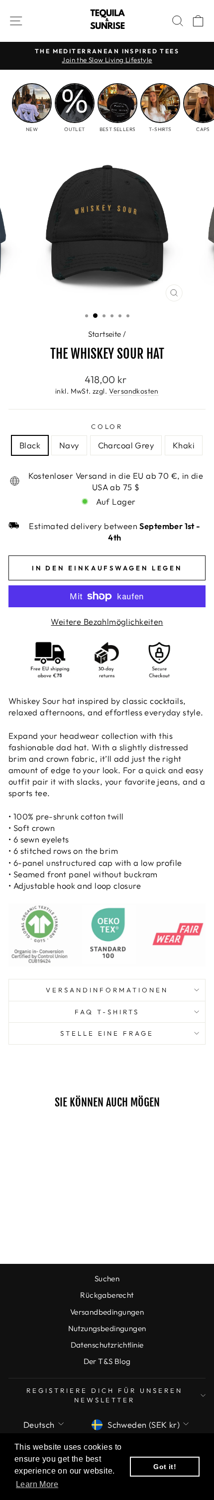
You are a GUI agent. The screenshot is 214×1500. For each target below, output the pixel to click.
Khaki (184, 445)
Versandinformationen (107, 990)
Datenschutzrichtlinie (107, 1345)
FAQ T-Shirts (107, 1012)
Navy (69, 445)
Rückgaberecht (106, 1295)
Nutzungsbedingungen (107, 1328)
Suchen (107, 1278)
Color (107, 426)
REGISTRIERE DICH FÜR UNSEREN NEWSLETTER (104, 1395)
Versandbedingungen (107, 1312)
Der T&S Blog (107, 1361)
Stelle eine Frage (107, 1033)
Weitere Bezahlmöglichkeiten (107, 621)
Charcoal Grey (126, 445)
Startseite (104, 334)
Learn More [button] (37, 1484)
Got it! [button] (164, 1467)
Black (29, 445)
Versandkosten (134, 391)
